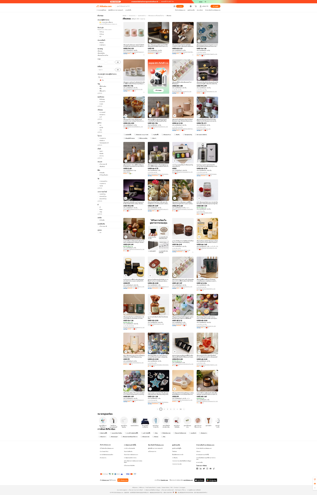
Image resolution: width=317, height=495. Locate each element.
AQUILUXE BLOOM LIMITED (179, 324)
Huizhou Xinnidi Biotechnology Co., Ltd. (182, 286)
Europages (182, 487)
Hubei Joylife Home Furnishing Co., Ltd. (158, 126)
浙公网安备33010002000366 (185, 492)
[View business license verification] (173, 492)
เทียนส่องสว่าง (204, 433)
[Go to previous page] (157, 409)
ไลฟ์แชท (174, 451)
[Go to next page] (183, 409)
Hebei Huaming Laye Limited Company (207, 174)
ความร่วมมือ (199, 462)
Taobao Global (165, 487)
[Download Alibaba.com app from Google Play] (211, 480)
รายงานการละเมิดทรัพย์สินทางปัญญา (181, 461)
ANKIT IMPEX (126, 172)
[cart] (196, 6)
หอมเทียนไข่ (193, 433)
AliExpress (135, 487)
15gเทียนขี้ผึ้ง (156, 134)
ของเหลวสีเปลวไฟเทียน (117, 433)
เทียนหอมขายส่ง (145, 436)
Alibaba (124, 15)
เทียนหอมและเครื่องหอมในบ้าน (156, 15)
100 (181, 409)
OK (118, 62)
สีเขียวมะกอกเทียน (143, 138)
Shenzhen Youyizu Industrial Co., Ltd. (206, 288)
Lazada (158, 487)
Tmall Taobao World (150, 487)
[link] (315, 479)
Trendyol (176, 487)
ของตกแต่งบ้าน (142, 15)
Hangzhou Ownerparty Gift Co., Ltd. (181, 250)
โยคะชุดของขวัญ (188, 134)
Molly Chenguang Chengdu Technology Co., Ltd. (158, 174)
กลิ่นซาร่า (154, 138)
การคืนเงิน (175, 457)
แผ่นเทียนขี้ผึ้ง (128, 134)
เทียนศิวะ (178, 134)
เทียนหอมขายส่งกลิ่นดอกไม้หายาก (130, 436)
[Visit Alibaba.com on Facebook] (197, 469)
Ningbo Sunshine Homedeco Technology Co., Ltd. (183, 209)
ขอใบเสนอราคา (152, 451)
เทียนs (156, 433)
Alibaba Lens (105, 480)
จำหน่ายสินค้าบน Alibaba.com (204, 448)
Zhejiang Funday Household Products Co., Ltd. (134, 52)
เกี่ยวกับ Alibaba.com (105, 445)
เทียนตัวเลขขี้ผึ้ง (103, 433)
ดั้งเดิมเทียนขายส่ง (166, 433)
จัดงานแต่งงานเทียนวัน (202, 134)
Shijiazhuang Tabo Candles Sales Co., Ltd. (133, 286)
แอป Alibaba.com (188, 480)
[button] (174, 6)
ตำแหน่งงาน (103, 457)
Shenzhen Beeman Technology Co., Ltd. (207, 248)
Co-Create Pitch (104, 451)
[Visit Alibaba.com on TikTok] (214, 469)
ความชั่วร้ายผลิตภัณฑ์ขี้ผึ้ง (132, 433)
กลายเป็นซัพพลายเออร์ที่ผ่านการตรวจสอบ (205, 458)
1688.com (141, 487)
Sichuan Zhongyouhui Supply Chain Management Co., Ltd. (183, 52)
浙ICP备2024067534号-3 (200, 492)
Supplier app (164, 480)
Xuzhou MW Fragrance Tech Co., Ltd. (132, 209)
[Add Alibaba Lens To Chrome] (122, 480)
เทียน (164, 436)
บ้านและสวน (132, 15)
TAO (171, 487)
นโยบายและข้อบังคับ (129, 465)
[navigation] (109, 212)
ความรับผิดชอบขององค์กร (106, 454)
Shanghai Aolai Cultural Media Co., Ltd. (133, 126)
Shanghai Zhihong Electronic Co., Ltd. (132, 89)
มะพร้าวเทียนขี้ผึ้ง (146, 433)
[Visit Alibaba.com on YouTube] (210, 469)
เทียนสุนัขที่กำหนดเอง (130, 138)
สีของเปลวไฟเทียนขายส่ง (180, 433)
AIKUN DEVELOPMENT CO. (155, 52)
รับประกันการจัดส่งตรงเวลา (131, 454)
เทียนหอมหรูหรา (114, 436)
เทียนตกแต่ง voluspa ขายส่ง (142, 134)
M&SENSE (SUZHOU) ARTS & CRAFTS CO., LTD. (183, 128)
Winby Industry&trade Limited (204, 212)
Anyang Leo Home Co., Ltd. (204, 128)
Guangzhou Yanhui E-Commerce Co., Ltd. (133, 249)
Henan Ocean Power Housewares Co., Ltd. (158, 286)
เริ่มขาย (198, 451)
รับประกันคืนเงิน (128, 451)
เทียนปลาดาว (103, 436)
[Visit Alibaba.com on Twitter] (204, 469)
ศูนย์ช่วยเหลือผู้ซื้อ (176, 448)
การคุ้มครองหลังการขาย (130, 457)
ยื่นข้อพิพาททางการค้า (177, 454)
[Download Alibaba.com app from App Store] (199, 480)
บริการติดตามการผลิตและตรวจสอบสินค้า (133, 461)
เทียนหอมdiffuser (167, 134)
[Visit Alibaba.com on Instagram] (207, 469)
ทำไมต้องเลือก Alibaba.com (107, 448)
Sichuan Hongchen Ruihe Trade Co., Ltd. (207, 54)
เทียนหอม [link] (168, 15)
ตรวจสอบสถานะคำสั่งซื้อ (202, 454)
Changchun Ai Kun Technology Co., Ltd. (207, 91)
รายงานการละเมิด (177, 464)
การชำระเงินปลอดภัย (129, 448)
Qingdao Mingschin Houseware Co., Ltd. (182, 172)
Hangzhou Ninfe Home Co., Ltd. (156, 324)
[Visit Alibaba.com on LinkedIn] (201, 469)
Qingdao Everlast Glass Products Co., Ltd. (133, 327)
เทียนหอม (156, 436)
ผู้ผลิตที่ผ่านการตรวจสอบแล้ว (155, 448)
